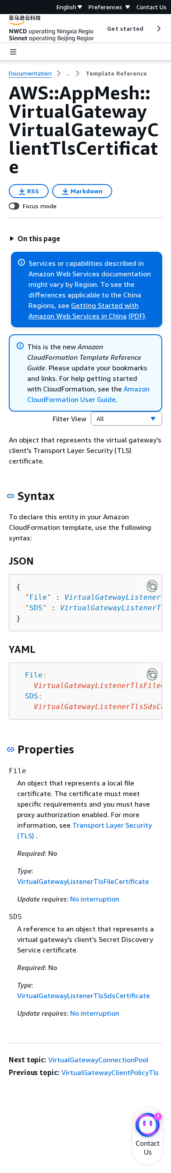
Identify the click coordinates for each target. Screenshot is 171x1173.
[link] (116, 73)
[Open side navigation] (13, 52)
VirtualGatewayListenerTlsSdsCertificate (83, 995)
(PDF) (136, 315)
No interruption (94, 898)
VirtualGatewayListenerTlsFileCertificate (83, 881)
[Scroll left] (100, 29)
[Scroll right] (158, 29)
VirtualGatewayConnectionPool (98, 1059)
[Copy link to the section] (10, 496)
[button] (34, 238)
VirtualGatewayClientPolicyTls (110, 1072)
